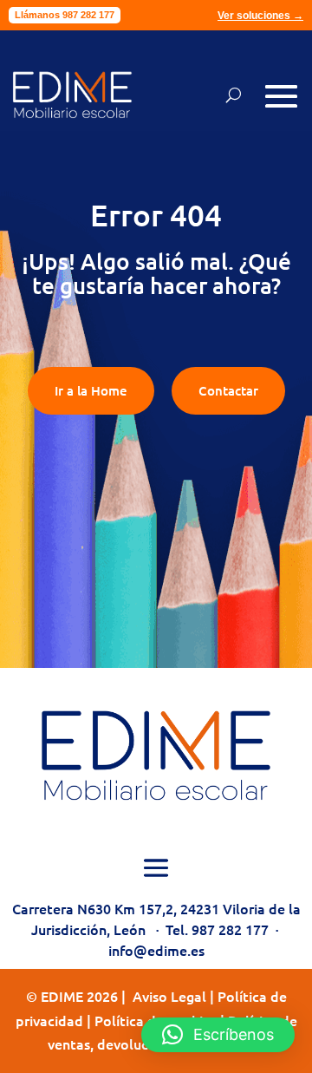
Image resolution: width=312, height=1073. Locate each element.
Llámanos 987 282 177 (64, 15)
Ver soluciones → (260, 15)
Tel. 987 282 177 (217, 929)
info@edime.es (156, 949)
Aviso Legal (169, 995)
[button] (218, 1034)
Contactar (228, 390)
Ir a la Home (91, 390)
